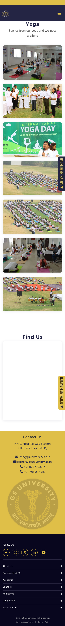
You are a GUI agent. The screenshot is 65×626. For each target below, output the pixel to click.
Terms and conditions (24, 622)
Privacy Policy (43, 622)
